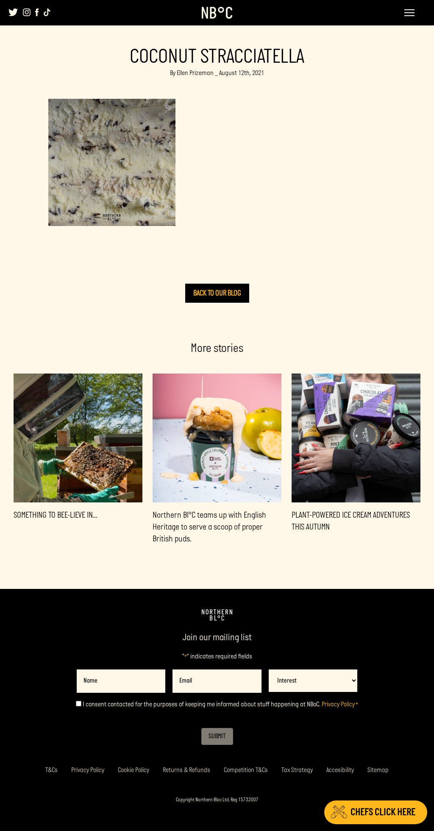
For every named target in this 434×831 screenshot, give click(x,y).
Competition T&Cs (246, 770)
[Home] (217, 615)
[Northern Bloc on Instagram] (27, 12)
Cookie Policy (133, 770)
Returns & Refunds (186, 770)
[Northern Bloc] (217, 13)
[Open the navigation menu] (409, 12)
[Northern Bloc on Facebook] (37, 12)
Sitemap (378, 770)
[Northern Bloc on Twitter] (13, 12)
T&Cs (51, 770)
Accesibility (340, 770)
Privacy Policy (338, 704)
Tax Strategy (297, 770)
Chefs (383, 812)
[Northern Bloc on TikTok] (47, 12)
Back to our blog (217, 293)
